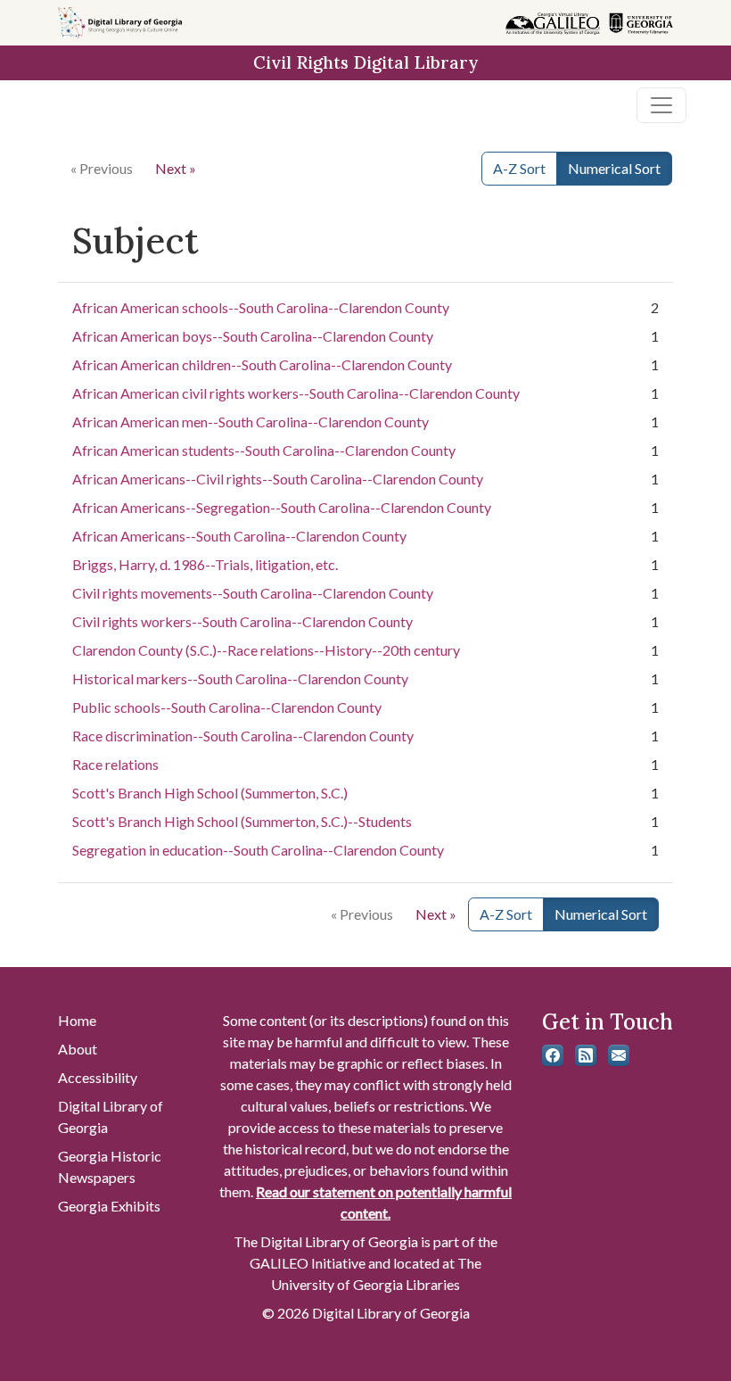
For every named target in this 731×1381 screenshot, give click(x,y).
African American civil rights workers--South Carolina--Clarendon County (296, 393)
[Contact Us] (618, 1055)
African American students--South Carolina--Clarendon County (264, 450)
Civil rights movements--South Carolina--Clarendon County (252, 592)
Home (77, 1020)
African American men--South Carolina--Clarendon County (250, 421)
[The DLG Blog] (585, 1055)
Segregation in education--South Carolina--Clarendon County (258, 849)
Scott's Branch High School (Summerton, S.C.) (210, 792)
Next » (175, 168)
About (77, 1048)
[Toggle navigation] (661, 105)
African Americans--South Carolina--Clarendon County (239, 535)
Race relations (115, 764)
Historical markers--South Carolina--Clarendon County (240, 678)
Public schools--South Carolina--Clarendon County (227, 707)
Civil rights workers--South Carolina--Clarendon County (242, 621)
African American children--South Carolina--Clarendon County (262, 364)
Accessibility (97, 1077)
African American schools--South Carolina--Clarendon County (260, 307)
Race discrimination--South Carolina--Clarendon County (243, 735)
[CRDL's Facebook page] (552, 1055)
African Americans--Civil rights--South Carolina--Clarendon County (277, 478)
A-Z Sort (519, 168)
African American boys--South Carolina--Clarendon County (252, 335)
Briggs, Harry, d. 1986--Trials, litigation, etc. (205, 564)
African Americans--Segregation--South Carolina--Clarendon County (281, 507)
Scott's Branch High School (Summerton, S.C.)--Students (242, 821)
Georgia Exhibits (109, 1205)
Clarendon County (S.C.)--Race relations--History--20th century (266, 649)
